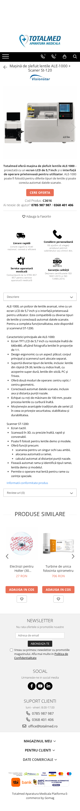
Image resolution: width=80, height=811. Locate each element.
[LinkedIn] (48, 686)
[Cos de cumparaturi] (64, 56)
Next (73, 127)
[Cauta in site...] (75, 56)
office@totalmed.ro (42, 726)
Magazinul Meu (38, 741)
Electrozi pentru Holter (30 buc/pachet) (22, 568)
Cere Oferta (40, 192)
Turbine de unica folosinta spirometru (58, 568)
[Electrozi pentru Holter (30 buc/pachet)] (22, 543)
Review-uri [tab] (16, 493)
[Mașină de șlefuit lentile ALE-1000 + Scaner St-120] (40, 122)
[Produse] (6, 57)
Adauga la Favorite (38, 216)
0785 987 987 (42, 713)
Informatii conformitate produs (27, 483)
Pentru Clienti (38, 750)
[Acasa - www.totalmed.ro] (40, 41)
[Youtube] (40, 686)
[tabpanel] (40, 122)
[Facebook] (32, 686)
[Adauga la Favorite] (22, 599)
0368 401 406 (42, 719)
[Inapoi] (3, 67)
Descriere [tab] (13, 297)
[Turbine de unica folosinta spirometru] (58, 543)
